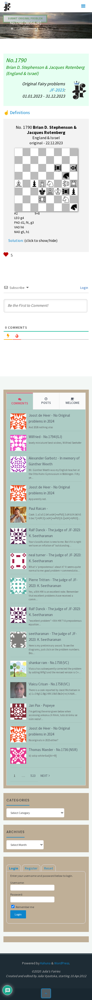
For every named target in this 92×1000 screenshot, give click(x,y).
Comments (19, 403)
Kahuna (45, 963)
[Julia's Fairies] (7, 6)
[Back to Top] (46, 993)
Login (83, 287)
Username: (17, 882)
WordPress (61, 963)
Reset (48, 868)
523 (33, 775)
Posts (46, 403)
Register (31, 868)
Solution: (16, 240)
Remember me (24, 907)
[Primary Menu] (83, 6)
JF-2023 (56, 90)
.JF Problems (26, 28)
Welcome (72, 403)
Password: (16, 894)
